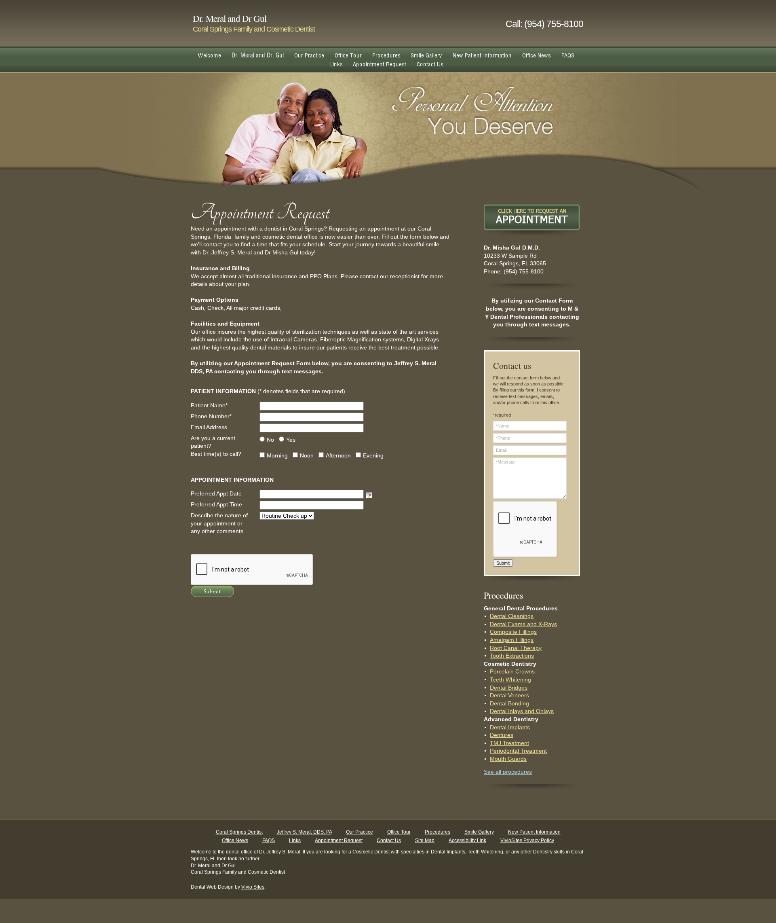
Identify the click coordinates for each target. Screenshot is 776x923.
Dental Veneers (509, 695)
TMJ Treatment (509, 743)
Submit (503, 563)
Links (295, 840)
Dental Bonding (509, 703)
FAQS (268, 840)
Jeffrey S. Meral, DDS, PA (304, 832)
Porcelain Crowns (512, 671)
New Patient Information (534, 832)
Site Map (424, 840)
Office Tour (399, 832)
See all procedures (508, 771)
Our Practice (359, 832)
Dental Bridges (508, 687)
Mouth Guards (508, 759)
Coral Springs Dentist (239, 832)
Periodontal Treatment (518, 750)
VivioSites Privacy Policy (527, 840)
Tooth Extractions (512, 655)
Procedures (437, 832)
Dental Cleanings (512, 616)
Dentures (501, 735)
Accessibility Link (467, 840)
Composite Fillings (513, 632)
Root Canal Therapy (516, 648)
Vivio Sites (252, 887)
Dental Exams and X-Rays (523, 624)
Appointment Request (339, 840)
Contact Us (389, 840)
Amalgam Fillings (512, 640)
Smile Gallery (479, 832)
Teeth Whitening (510, 679)
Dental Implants (510, 727)
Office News (235, 840)
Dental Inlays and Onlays (522, 711)
